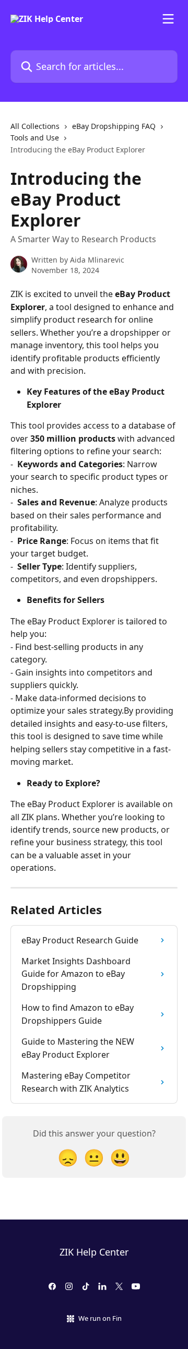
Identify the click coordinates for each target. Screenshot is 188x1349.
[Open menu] (168, 19)
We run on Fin (100, 1318)
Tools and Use (34, 138)
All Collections (35, 126)
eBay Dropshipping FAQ (114, 126)
